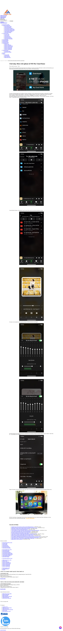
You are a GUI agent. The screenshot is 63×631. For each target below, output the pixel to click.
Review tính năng (7, 56)
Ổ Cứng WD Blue (5, 39)
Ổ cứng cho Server (5, 50)
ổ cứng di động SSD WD (8, 31)
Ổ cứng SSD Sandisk (7, 32)
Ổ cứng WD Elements (7, 27)
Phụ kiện (3, 569)
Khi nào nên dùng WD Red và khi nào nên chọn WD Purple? (21, 532)
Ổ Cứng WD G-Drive (5, 24)
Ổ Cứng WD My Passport (8, 28)
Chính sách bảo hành (5, 597)
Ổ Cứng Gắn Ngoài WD (6, 25)
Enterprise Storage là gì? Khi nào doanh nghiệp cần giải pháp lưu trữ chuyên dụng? (24, 527)
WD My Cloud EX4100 (8, 47)
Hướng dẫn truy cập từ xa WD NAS (17, 539)
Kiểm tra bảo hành (5, 595)
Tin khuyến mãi (6, 55)
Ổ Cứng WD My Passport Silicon (9, 29)
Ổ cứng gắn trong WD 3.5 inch (7, 542)
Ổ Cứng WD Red (5, 41)
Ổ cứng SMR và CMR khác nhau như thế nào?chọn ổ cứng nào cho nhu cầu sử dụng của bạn (26, 536)
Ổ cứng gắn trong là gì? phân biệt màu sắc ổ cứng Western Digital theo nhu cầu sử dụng (25, 537)
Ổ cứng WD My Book (7, 26)
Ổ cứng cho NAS (7, 36)
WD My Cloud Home (30, 518)
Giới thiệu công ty (5, 606)
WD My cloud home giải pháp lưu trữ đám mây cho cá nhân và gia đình (22, 535)
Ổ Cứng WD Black (5, 40)
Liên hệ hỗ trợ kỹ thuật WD (6, 598)
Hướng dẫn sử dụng (7, 57)
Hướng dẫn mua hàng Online (6, 593)
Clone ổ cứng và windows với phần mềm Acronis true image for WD (22, 534)
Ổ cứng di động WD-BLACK (9, 30)
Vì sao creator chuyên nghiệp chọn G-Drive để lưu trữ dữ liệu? (21, 531)
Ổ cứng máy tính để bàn (8, 37)
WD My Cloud (6, 44)
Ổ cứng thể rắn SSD (5, 546)
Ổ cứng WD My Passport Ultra (7, 553)
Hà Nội (1, 630)
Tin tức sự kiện (6, 54)
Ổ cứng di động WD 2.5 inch (7, 549)
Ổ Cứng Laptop (6, 34)
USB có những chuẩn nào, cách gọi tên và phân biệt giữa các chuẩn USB (22, 538)
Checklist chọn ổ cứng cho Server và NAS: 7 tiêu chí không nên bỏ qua (22, 526)
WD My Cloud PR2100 (8, 48)
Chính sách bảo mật (5, 608)
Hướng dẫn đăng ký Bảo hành (7, 596)
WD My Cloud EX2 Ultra (8, 46)
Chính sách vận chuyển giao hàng (7, 609)
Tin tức (3, 53)
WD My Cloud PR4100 (8, 49)
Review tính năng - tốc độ (6, 611)
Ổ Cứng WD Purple (5, 42)
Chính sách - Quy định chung (7, 607)
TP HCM (4, 630)
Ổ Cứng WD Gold (7, 51)
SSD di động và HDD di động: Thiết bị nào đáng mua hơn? (20, 528)
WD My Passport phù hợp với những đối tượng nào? (19, 529)
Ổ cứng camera (6, 35)
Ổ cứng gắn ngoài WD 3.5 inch (7, 558)
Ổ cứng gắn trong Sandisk (8, 38)
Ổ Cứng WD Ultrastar (7, 52)
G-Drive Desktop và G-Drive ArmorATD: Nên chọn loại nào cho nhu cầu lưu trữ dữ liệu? (25, 530)
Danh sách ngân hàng (5, 594)
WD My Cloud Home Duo (8, 45)
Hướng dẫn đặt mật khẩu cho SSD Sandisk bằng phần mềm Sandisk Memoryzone (24, 533)
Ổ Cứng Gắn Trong (5, 33)
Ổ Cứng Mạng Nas (5, 43)
